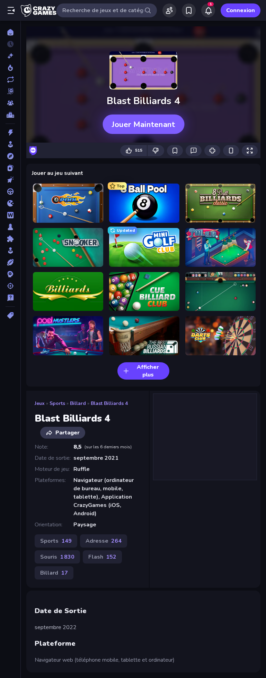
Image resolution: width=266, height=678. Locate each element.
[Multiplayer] (10, 103)
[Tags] (10, 315)
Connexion (240, 10)
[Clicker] (10, 180)
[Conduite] (10, 191)
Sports (57, 403)
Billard (78, 403)
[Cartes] (10, 168)
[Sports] (10, 262)
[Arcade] (10, 144)
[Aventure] (10, 156)
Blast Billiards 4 (109, 403)
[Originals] (10, 91)
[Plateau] (10, 227)
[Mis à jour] (10, 79)
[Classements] (10, 115)
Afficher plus (148, 371)
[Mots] (10, 215)
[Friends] (169, 10)
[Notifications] (208, 10)
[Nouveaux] (10, 56)
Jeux (40, 403)
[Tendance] (10, 68)
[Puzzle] (10, 239)
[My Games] (189, 10)
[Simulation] (10, 250)
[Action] (10, 132)
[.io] (10, 203)
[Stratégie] (10, 274)
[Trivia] (10, 298)
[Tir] (10, 286)
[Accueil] (10, 32)
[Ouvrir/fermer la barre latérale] (11, 10)
